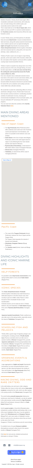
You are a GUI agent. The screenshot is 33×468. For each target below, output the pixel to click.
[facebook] (4, 445)
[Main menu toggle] (29, 4)
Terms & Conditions (16, 461)
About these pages (16, 459)
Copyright (4, 464)
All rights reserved (20, 464)
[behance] (9, 445)
